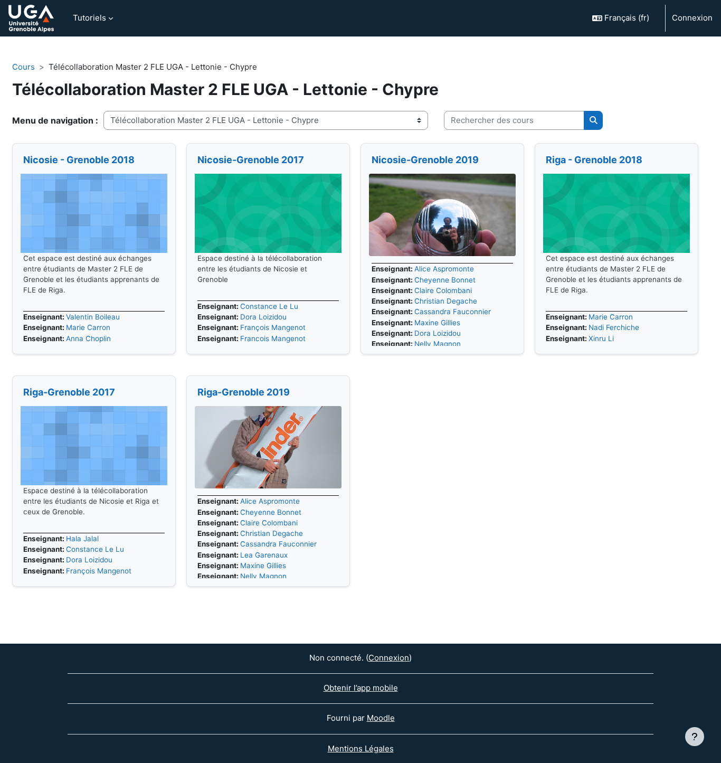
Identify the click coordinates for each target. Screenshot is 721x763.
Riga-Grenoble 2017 (69, 392)
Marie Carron (88, 327)
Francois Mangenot (273, 338)
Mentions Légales (361, 748)
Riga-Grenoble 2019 (243, 392)
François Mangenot (273, 327)
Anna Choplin (88, 338)
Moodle (381, 718)
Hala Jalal (82, 538)
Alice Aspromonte (444, 269)
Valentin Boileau (93, 317)
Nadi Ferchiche (614, 327)
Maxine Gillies (437, 322)
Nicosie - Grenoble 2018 (79, 159)
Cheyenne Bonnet (445, 280)
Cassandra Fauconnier (452, 311)
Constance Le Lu (269, 306)
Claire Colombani (443, 290)
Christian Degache (445, 301)
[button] (624, 18)
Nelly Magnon (437, 344)
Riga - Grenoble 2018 (594, 159)
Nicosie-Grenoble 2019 (425, 159)
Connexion (692, 18)
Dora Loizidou (263, 317)
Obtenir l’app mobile (361, 688)
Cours (23, 67)
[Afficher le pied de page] (694, 736)
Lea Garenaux (264, 555)
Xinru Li (601, 338)
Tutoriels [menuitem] (89, 18)
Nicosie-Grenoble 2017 (250, 159)
